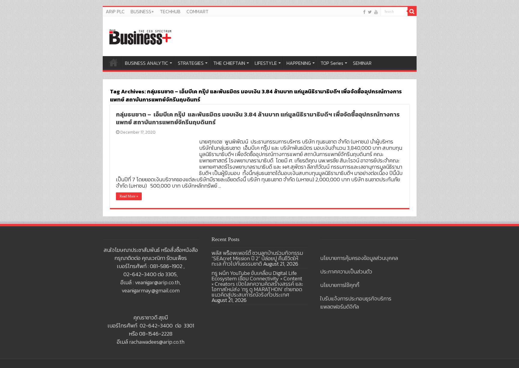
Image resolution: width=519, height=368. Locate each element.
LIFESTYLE (266, 63)
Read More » (129, 196)
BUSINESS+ (142, 11)
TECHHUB (170, 11)
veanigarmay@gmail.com (151, 290)
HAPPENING (299, 63)
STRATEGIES (191, 63)
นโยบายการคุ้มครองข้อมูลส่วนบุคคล (359, 258)
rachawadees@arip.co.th (156, 342)
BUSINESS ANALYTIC (146, 63)
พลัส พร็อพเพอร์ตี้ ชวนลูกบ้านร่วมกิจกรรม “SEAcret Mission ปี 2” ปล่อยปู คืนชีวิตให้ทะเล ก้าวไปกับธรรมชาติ (257, 258)
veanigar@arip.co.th (157, 282)
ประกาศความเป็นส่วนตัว (346, 271)
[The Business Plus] (140, 37)
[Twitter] (369, 12)
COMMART (197, 11)
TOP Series (331, 63)
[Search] (412, 11)
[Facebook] (364, 12)
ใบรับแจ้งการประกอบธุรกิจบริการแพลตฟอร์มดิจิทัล (355, 302)
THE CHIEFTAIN (229, 63)
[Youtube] (376, 12)
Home (113, 62)
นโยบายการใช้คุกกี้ (339, 285)
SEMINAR (362, 63)
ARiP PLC (115, 11)
